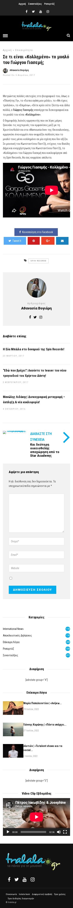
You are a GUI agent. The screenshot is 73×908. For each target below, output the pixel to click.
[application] (36, 817)
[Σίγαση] (59, 832)
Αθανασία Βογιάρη (19, 70)
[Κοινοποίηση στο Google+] (48, 241)
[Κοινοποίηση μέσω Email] (62, 241)
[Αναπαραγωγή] (8, 832)
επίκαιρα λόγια (11, 642)
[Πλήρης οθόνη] (65, 832)
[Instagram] (48, 12)
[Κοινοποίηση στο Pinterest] (34, 241)
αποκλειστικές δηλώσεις (17, 635)
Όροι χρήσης (60, 894)
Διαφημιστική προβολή (42, 894)
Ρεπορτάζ (49, 4)
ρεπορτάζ (8, 648)
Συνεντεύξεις (35, 4)
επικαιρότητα (24, 50)
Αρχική (22, 4)
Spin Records (39, 261)
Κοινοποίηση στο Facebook (37, 232)
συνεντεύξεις (10, 655)
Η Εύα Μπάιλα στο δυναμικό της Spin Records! (33, 349)
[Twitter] (16, 879)
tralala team (24, 894)
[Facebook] (9, 879)
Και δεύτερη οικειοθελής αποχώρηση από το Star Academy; (44, 450)
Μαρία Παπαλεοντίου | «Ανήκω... (42, 703)
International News (13, 628)
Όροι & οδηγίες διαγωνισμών (21, 898)
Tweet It (16, 240)
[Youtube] (40, 12)
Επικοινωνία (11, 894)
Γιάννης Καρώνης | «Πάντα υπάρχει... (44, 724)
